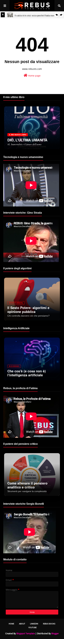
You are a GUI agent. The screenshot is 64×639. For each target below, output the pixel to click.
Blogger (55, 633)
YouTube (32, 627)
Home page (34, 75)
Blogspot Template (25, 633)
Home (11, 623)
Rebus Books (49, 623)
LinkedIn (34, 623)
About (22, 623)
